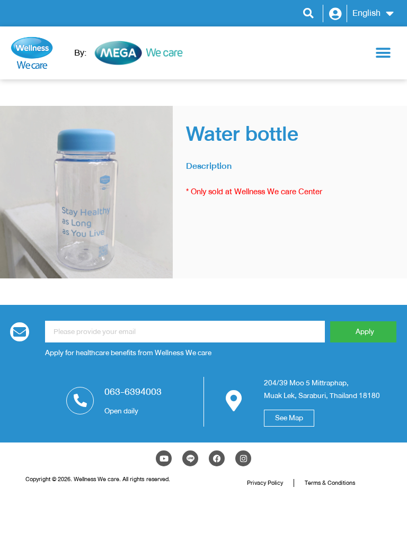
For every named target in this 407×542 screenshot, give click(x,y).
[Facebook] (217, 458)
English (366, 13)
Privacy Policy (265, 482)
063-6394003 (133, 391)
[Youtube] (164, 458)
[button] (308, 13)
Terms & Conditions (330, 482)
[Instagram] (243, 458)
